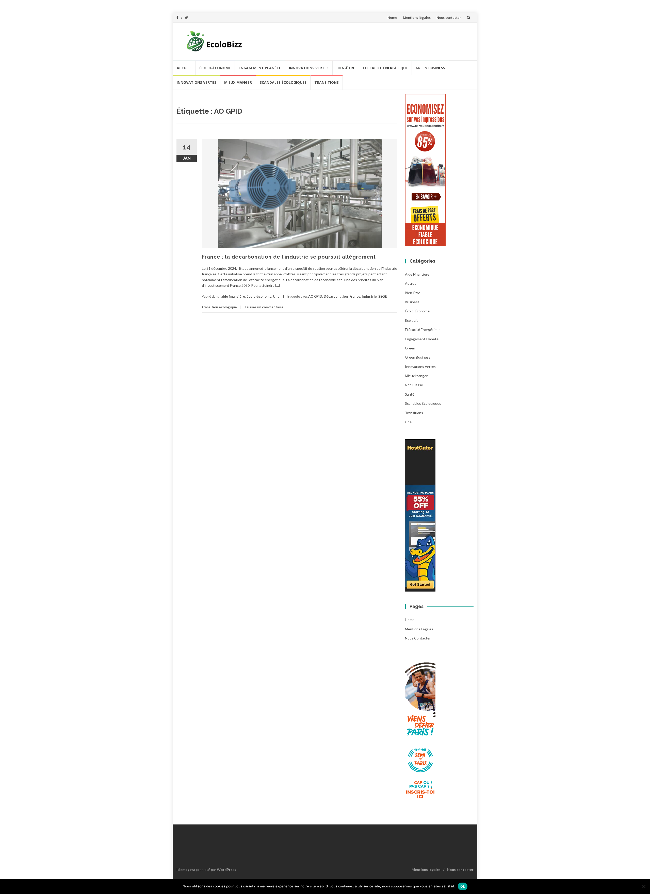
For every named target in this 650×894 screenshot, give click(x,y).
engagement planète (260, 67)
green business (430, 67)
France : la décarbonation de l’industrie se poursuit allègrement (289, 257)
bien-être (345, 67)
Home (392, 17)
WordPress (226, 869)
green (410, 348)
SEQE (382, 296)
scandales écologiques (283, 82)
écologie (411, 320)
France (354, 296)
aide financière (233, 296)
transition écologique (219, 307)
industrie (369, 296)
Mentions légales (417, 17)
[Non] (643, 886)
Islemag (182, 869)
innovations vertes (309, 67)
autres (410, 283)
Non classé (414, 385)
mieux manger (238, 82)
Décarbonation (336, 296)
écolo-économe (215, 67)
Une (276, 296)
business (412, 302)
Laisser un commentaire (264, 307)
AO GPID (315, 296)
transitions (326, 82)
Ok (462, 886)
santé (409, 394)
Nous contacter (448, 17)
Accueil (184, 67)
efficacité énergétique (385, 67)
